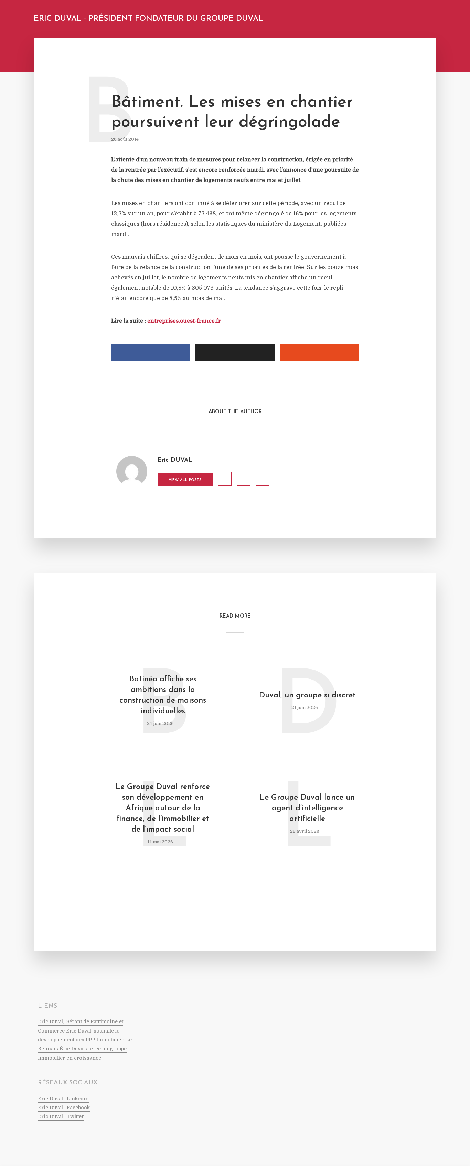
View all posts (185, 480)
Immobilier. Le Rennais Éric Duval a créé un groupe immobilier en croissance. (85, 1049)
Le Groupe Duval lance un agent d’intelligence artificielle (307, 808)
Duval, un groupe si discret (307, 695)
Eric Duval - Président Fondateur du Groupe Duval (148, 19)
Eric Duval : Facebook (64, 1107)
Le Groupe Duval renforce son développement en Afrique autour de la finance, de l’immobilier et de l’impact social (163, 808)
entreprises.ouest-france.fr (184, 321)
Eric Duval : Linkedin (63, 1098)
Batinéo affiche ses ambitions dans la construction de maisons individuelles (162, 695)
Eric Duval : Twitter (61, 1116)
